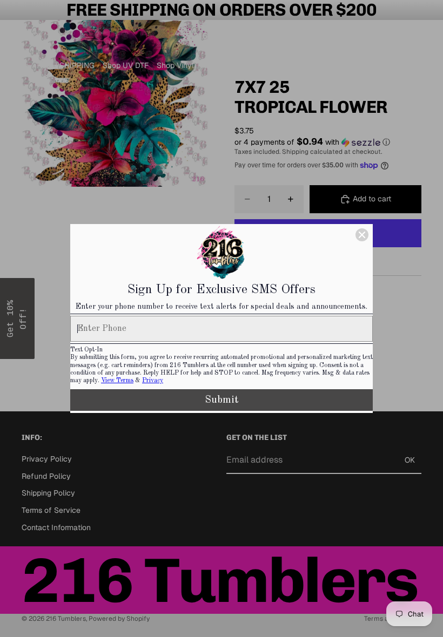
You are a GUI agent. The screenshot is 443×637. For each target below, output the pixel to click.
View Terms (117, 380)
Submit (222, 400)
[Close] (361, 234)
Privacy (152, 380)
